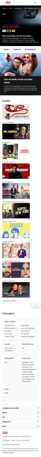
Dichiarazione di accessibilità (11, 444)
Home (4, 8)
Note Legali (5, 440)
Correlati (17, 50)
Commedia (18, 8)
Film (10, 8)
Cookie (13, 440)
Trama (6, 50)
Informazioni (30, 50)
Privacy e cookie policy (23, 440)
